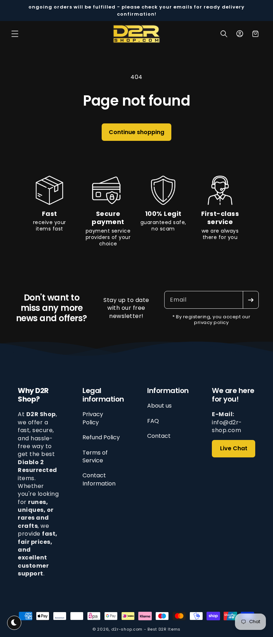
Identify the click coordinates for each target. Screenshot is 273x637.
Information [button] (168, 390)
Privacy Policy (92, 418)
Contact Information (99, 479)
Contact (159, 436)
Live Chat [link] (233, 448)
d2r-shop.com (127, 629)
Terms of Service (95, 456)
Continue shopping (136, 132)
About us (159, 406)
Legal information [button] (103, 394)
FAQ (153, 421)
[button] (15, 34)
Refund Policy (101, 437)
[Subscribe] (250, 300)
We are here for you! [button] (233, 394)
